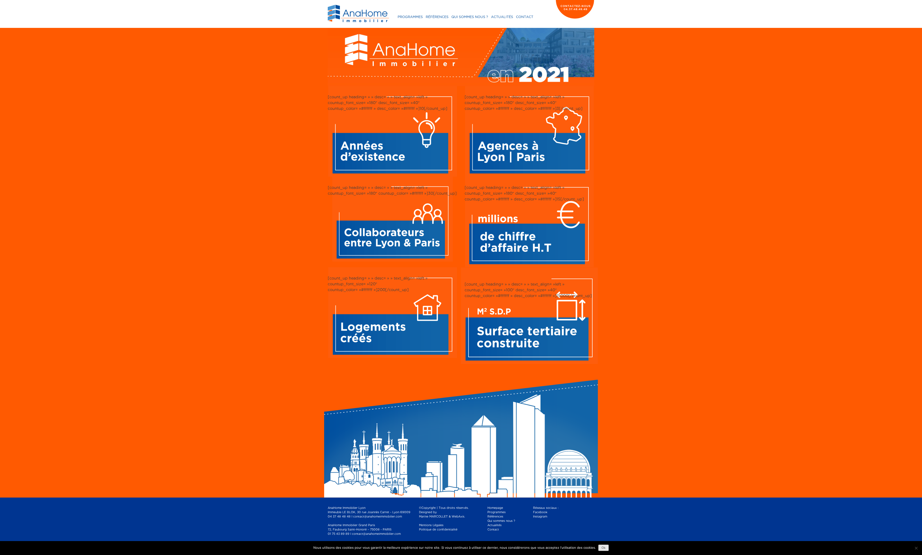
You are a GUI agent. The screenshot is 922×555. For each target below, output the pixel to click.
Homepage (495, 508)
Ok (603, 548)
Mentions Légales (431, 525)
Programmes (410, 17)
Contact (524, 17)
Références (437, 17)
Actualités (502, 17)
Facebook (540, 512)
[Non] (916, 548)
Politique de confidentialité (438, 529)
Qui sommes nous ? (469, 17)
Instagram (540, 516)
